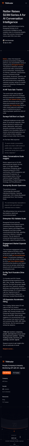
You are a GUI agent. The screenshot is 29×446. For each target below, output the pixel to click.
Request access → (8, 349)
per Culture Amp (15, 105)
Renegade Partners (18, 65)
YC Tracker (5, 402)
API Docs (4, 381)
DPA (15, 444)
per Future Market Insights (16, 261)
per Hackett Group (15, 99)
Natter (5, 59)
